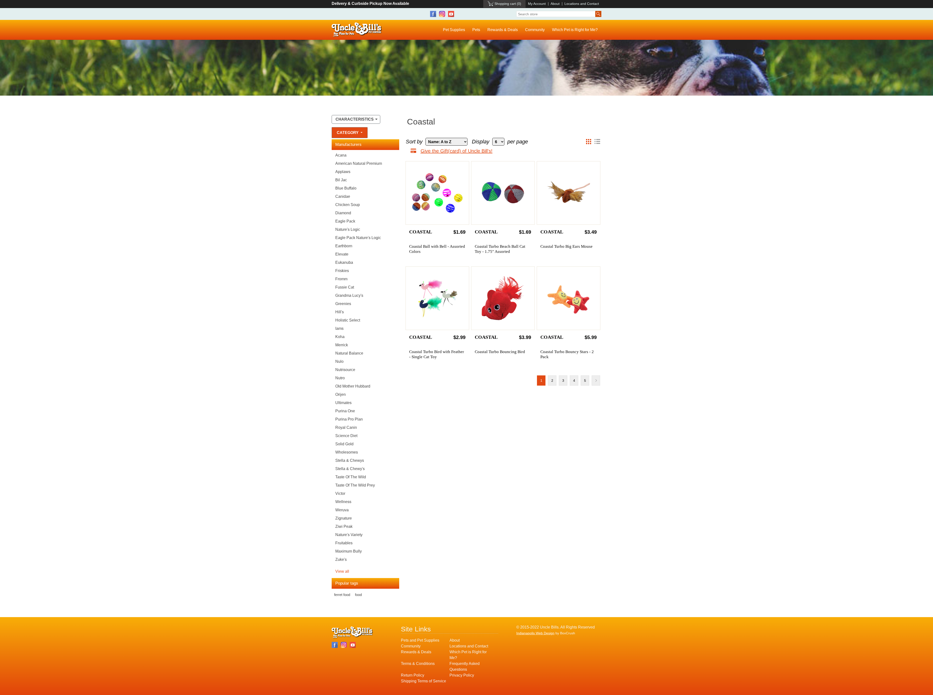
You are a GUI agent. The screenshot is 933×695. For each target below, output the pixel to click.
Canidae (342, 196)
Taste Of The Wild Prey (355, 485)
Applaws (342, 172)
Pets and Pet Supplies (420, 640)
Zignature (343, 518)
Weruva (342, 510)
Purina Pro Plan (349, 419)
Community (535, 30)
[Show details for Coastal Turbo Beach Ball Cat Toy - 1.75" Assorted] (503, 193)
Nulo (339, 361)
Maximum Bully (348, 551)
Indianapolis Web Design (535, 633)
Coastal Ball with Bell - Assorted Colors (437, 249)
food (358, 595)
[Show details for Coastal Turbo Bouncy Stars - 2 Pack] (568, 298)
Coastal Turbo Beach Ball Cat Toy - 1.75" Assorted (500, 249)
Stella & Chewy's (350, 469)
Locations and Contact (581, 4)
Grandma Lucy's (349, 295)
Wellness (343, 502)
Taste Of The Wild (350, 477)
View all (342, 571)
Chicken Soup (347, 205)
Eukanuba (344, 262)
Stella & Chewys (349, 460)
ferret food (342, 595)
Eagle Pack (345, 221)
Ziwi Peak (344, 526)
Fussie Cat (344, 287)
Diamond (343, 213)
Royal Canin (346, 427)
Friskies (342, 271)
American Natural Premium (358, 163)
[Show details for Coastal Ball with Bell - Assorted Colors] (437, 193)
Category (348, 133)
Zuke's (341, 559)
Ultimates (343, 403)
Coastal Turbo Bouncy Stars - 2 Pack (567, 354)
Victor (340, 493)
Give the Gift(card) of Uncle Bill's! (456, 151)
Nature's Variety (349, 535)
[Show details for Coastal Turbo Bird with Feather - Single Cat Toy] (437, 298)
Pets (476, 30)
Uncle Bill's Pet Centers (357, 30)
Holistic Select (347, 320)
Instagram (442, 14)
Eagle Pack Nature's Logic (358, 238)
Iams (339, 328)
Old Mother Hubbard (352, 386)
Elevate (341, 254)
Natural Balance (349, 353)
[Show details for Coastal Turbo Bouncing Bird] (503, 298)
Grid (588, 142)
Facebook (433, 14)
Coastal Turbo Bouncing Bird (500, 351)
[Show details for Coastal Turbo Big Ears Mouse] (568, 193)
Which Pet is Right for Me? (575, 30)
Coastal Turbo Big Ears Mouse (566, 246)
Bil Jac (341, 180)
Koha (340, 337)
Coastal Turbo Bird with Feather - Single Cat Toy (436, 354)
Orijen (340, 394)
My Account (537, 4)
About (555, 4)
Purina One (345, 411)
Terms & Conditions (418, 664)
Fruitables (344, 543)
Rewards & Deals (502, 30)
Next (596, 380)
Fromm (341, 279)
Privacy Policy (461, 675)
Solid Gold (344, 444)
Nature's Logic (347, 229)
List (597, 142)
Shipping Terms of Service (423, 681)
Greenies (343, 304)
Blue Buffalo (345, 188)
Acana (340, 155)
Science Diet (346, 436)
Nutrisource (345, 370)
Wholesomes (346, 452)
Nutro (340, 378)
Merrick (341, 345)
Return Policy (412, 675)
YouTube (451, 14)
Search (598, 14)
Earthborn (343, 246)
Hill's (339, 312)
